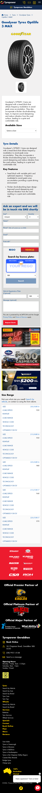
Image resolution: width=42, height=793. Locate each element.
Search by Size (8, 691)
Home (5, 15)
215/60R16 (34, 434)
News (5, 731)
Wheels (6, 702)
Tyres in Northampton (10, 752)
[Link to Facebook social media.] (21, 788)
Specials (6, 720)
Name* (5, 221)
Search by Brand (8, 694)
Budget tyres (7, 760)
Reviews (6, 734)
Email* (5, 235)
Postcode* (6, 241)
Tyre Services (7, 715)
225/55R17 (34, 518)
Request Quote (10, 322)
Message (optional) (10, 300)
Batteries (5, 712)
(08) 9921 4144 (13, 653)
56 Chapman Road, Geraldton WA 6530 (20, 647)
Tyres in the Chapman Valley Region (15, 755)
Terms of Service (21, 317)
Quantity (31, 214)
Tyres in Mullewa (8, 750)
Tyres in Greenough (9, 744)
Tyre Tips (6, 699)
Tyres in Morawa (8, 747)
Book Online (8, 726)
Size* (5, 214)
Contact (6, 723)
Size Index (6, 742)
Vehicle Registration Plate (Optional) (12, 292)
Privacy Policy (7, 317)
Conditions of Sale (27, 783)
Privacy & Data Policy (14, 783)
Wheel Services (8, 718)
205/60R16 (34, 407)
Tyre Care (6, 696)
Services (6, 710)
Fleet (5, 729)
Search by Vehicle (9, 688)
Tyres (5, 685)
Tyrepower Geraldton (22, 7)
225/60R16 (34, 462)
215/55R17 (34, 490)
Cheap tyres (7, 763)
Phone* (14, 228)
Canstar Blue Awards (10, 758)
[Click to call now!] (24, 2)
